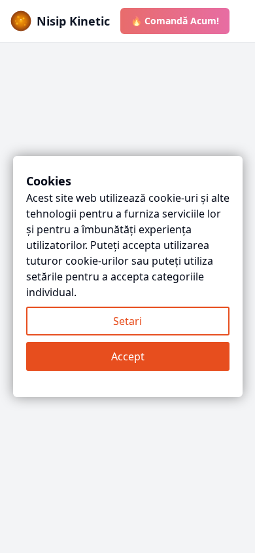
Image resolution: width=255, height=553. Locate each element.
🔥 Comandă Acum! (175, 20)
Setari (127, 321)
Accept (127, 356)
